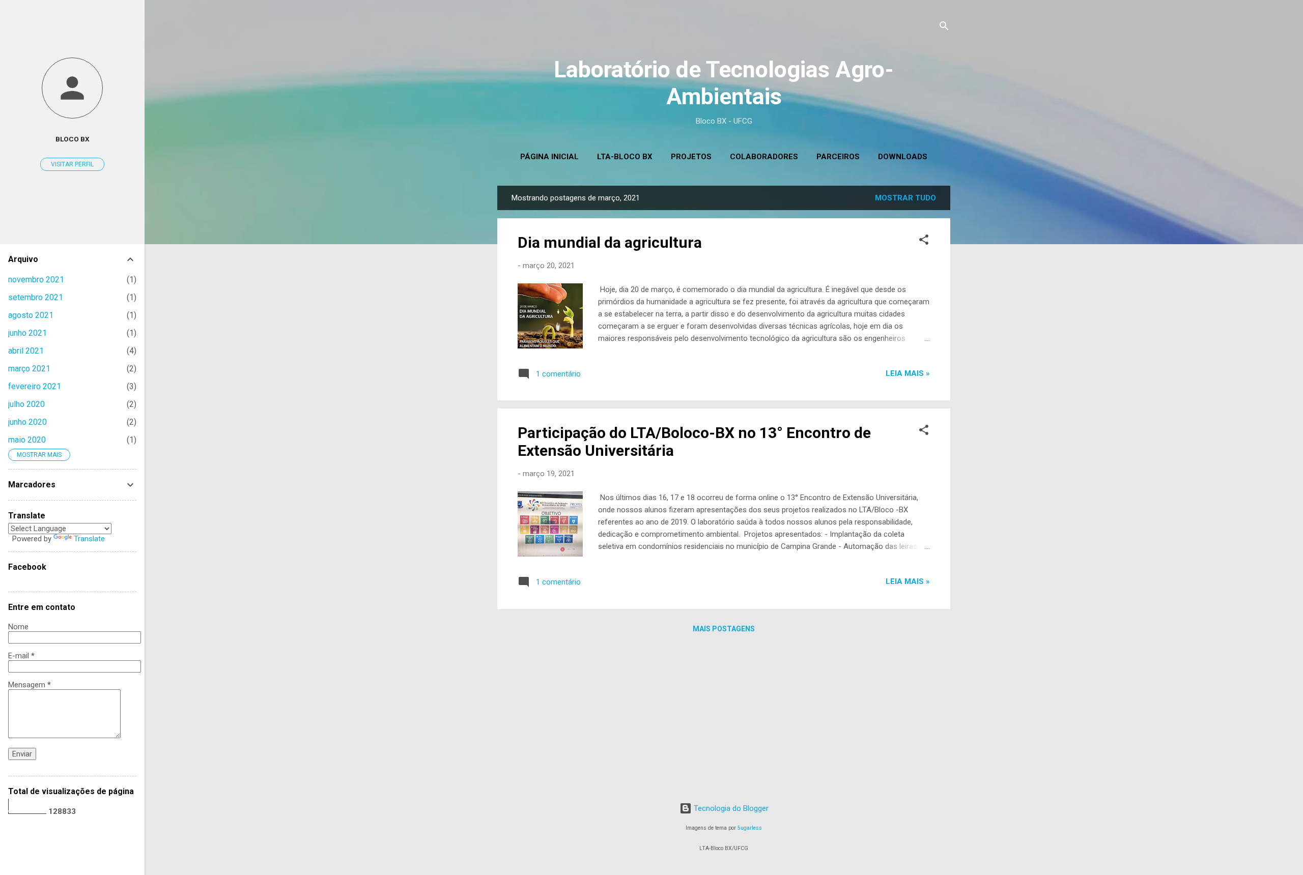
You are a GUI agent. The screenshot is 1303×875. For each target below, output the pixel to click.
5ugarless (750, 828)
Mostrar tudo (905, 197)
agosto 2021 (30, 315)
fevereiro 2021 (34, 386)
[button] (924, 241)
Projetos (691, 156)
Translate (89, 538)
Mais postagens (724, 629)
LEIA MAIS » (908, 373)
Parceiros (838, 156)
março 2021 (29, 368)
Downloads (902, 156)
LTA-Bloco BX (625, 156)
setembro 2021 (35, 297)
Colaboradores (764, 156)
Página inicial (549, 156)
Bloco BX (72, 139)
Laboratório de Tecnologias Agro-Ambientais (724, 83)
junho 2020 (27, 422)
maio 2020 (27, 440)
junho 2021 (27, 333)
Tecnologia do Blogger (730, 808)
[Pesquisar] (944, 27)
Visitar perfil (72, 164)
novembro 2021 (36, 279)
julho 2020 (26, 404)
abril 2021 (26, 351)
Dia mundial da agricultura (610, 242)
